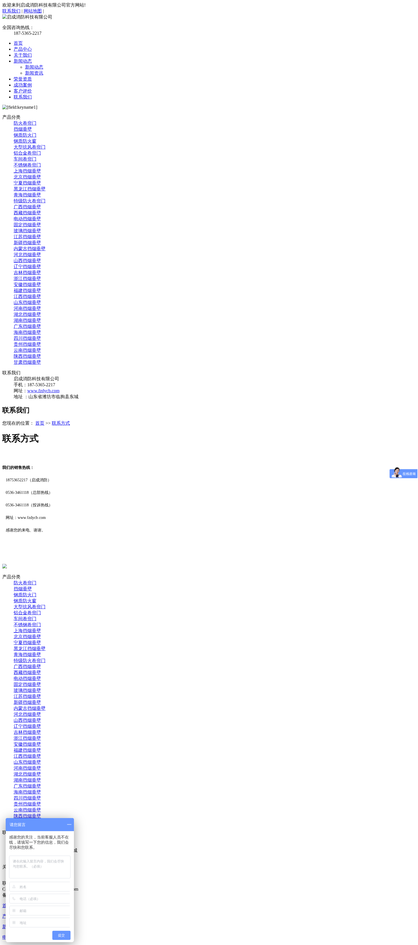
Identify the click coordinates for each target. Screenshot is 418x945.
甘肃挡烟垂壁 (27, 362)
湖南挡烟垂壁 (27, 320)
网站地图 (33, 11)
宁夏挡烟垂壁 (27, 182)
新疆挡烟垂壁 (27, 242)
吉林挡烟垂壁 (27, 272)
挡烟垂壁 (23, 129)
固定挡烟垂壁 (27, 224)
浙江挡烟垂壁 (27, 278)
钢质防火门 (25, 135)
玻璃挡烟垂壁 (27, 230)
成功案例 (23, 85)
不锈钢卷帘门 (27, 165)
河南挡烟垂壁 (27, 308)
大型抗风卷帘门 (29, 147)
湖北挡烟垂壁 (27, 314)
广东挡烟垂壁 (27, 326)
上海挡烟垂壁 (27, 171)
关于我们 (23, 55)
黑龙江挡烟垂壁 (29, 188)
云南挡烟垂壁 (27, 350)
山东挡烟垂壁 (27, 302)
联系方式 (61, 423)
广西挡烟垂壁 (27, 206)
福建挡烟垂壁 (27, 290)
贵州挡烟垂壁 (27, 344)
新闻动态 (23, 61)
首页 (18, 43)
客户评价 (23, 91)
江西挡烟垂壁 (27, 296)
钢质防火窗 (25, 141)
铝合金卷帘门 (27, 153)
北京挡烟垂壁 (27, 176)
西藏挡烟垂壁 (27, 212)
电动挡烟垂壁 (27, 218)
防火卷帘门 (25, 123)
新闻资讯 (34, 73)
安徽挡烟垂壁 (27, 284)
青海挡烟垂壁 (27, 194)
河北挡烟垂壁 (27, 254)
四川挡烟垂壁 (27, 338)
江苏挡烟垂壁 (27, 236)
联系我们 (11, 11)
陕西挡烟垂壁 (27, 356)
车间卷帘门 (25, 159)
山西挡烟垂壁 (27, 260)
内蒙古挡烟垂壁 (29, 248)
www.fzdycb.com (43, 390)
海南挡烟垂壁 (27, 332)
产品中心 (23, 49)
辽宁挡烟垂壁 (27, 266)
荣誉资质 (23, 79)
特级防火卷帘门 (29, 200)
